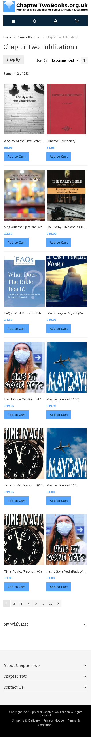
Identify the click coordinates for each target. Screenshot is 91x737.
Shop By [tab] (13, 59)
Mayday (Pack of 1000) (62, 399)
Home (7, 37)
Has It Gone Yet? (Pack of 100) (68, 571)
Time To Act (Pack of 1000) (24, 485)
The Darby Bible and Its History (68, 227)
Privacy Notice (53, 720)
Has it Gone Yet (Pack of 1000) (26, 399)
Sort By (41, 60)
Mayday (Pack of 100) (62, 485)
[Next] (57, 603)
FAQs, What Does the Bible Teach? (29, 313)
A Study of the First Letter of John (28, 141)
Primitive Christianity (60, 141)
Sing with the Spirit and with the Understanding (37, 227)
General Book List (29, 37)
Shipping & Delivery (26, 720)
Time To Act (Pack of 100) (23, 571)
